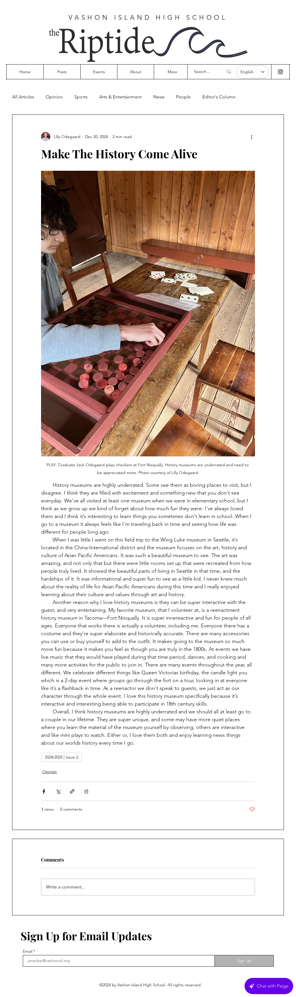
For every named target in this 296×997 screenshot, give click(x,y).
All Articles (23, 97)
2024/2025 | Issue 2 (61, 757)
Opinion (54, 97)
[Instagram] (280, 72)
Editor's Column (219, 97)
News (158, 97)
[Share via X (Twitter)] (58, 791)
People (183, 97)
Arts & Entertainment (120, 97)
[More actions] (251, 136)
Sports (81, 97)
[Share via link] (72, 791)
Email (27, 951)
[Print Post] (86, 791)
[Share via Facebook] (44, 791)
